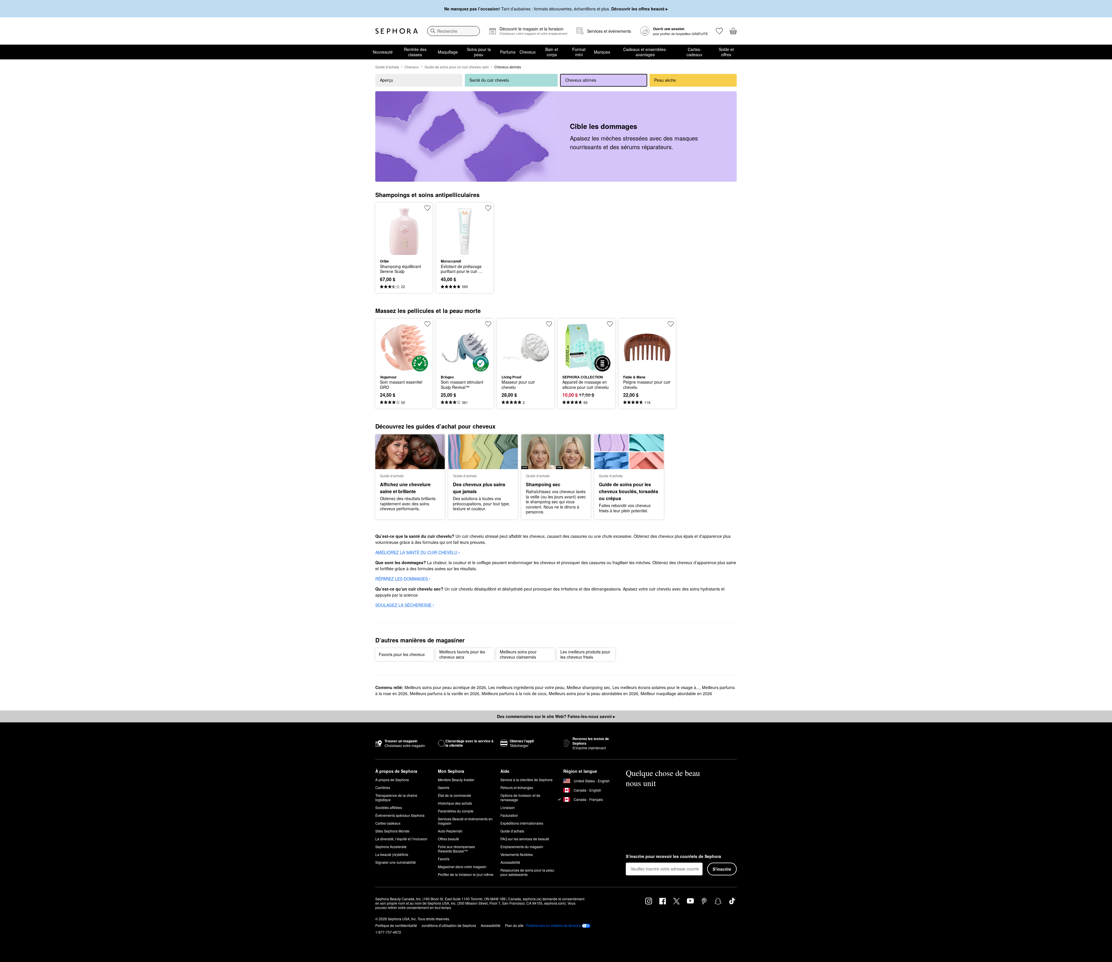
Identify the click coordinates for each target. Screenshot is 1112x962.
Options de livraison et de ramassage (520, 797)
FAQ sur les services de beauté (524, 838)
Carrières (382, 787)
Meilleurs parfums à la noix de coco (514, 693)
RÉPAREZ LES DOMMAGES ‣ (402, 579)
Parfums (507, 52)
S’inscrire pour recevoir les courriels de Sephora (673, 856)
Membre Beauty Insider (456, 779)
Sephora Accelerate (391, 846)
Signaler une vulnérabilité (395, 862)
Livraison (507, 807)
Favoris (443, 858)
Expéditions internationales (521, 823)
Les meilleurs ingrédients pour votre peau (526, 687)
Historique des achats (455, 803)
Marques (602, 52)
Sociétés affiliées (388, 807)
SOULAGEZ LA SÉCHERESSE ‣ (404, 605)
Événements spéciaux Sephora (400, 815)
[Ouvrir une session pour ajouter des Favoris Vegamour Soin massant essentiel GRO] (427, 324)
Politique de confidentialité (396, 925)
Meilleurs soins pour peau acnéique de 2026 (445, 687)
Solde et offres (726, 51)
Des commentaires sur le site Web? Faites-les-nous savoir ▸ (556, 716)
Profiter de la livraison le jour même (465, 874)
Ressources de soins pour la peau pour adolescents (527, 872)
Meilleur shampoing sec (588, 687)
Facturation (509, 815)
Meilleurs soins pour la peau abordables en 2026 (593, 693)
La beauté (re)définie (391, 854)
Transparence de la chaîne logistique (396, 797)
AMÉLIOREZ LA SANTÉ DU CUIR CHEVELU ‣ (417, 552)
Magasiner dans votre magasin (462, 866)
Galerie (443, 787)
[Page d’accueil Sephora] (397, 31)
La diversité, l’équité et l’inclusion (401, 838)
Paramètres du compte (455, 810)
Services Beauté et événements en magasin (465, 821)
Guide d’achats (387, 66)
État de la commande (454, 795)
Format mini (579, 51)
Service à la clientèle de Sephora (526, 779)
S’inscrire (722, 869)
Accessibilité (510, 862)
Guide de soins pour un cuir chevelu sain (457, 66)
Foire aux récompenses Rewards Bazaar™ (456, 848)
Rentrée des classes (415, 51)
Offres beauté (448, 838)
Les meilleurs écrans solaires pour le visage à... (656, 687)
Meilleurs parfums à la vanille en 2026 (444, 693)
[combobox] (453, 31)
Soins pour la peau (479, 51)
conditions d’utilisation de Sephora (449, 925)
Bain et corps (551, 51)
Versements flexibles (516, 854)
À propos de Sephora (392, 779)
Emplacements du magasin (521, 846)
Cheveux (528, 52)
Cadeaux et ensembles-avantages (645, 51)
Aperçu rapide (404, 251)
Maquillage (448, 52)
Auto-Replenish (450, 830)
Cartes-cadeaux (694, 51)
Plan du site (514, 925)
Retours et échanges (516, 787)
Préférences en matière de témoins (553, 925)
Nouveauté (383, 52)
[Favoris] (719, 31)
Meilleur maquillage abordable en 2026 (676, 693)
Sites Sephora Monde (392, 830)
